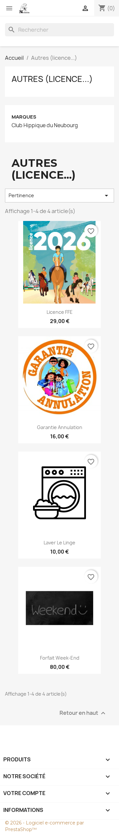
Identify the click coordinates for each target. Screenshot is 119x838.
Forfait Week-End (59, 658)
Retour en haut (83, 713)
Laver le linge (59, 542)
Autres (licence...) (52, 79)
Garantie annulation (59, 427)
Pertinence (59, 196)
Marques (24, 116)
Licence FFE (60, 312)
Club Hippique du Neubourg (45, 125)
